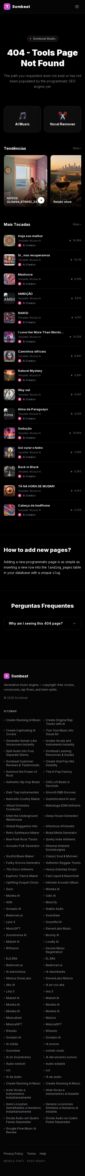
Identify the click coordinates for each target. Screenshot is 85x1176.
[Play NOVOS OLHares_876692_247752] (41, 200)
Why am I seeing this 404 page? (36, 623)
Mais (77, 148)
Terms (31, 1153)
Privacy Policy (13, 1153)
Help (43, 1153)
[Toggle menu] (77, 6)
